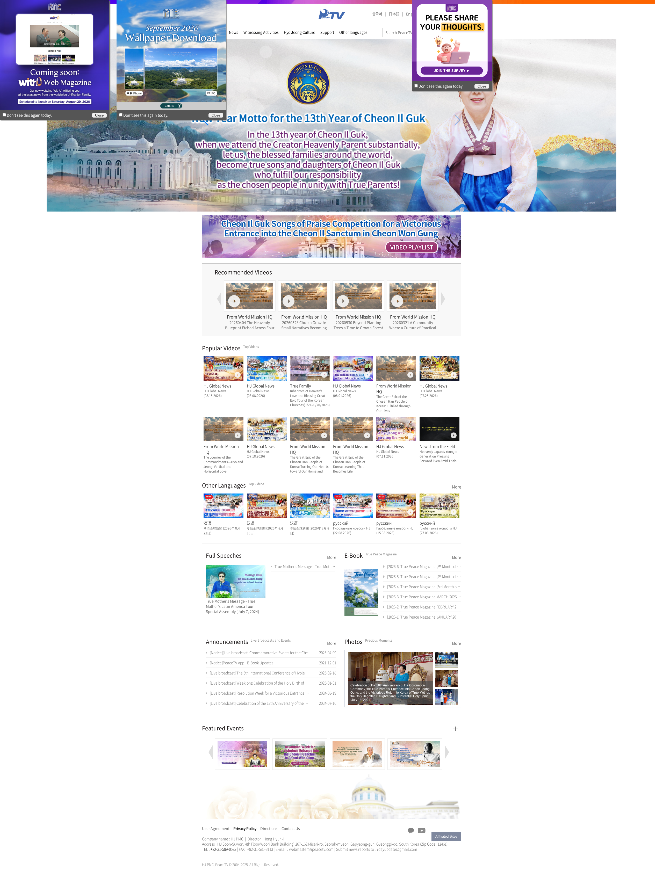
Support (327, 32)
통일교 (211, 855)
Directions (269, 828)
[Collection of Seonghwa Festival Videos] (357, 741)
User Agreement (215, 828)
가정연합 (216, 855)
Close (216, 115)
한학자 (203, 855)
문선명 (207, 855)
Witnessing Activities (261, 32)
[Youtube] (422, 831)
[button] (205, 120)
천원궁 (220, 855)
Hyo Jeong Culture (299, 32)
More (456, 487)
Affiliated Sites (446, 836)
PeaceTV (332, 14)
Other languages (353, 32)
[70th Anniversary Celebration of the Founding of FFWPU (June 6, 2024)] (390, 678)
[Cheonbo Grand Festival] (414, 741)
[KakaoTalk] (410, 830)
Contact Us (291, 828)
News (233, 32)
